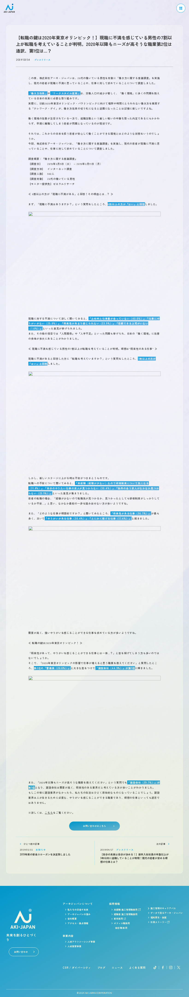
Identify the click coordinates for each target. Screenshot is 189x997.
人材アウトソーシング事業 (81, 941)
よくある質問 (137, 967)
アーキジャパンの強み (79, 914)
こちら (49, 812)
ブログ (101, 967)
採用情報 (114, 903)
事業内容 (68, 936)
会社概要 (72, 918)
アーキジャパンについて (78, 903)
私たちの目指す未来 (78, 909)
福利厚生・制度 (159, 917)
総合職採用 (121, 927)
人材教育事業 (74, 946)
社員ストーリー (159, 922)
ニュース (117, 967)
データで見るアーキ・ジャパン (167, 912)
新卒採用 (118, 918)
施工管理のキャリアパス (163, 908)
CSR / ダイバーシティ (77, 967)
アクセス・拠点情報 (78, 923)
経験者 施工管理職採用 (126, 914)
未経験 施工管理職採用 (126, 909)
